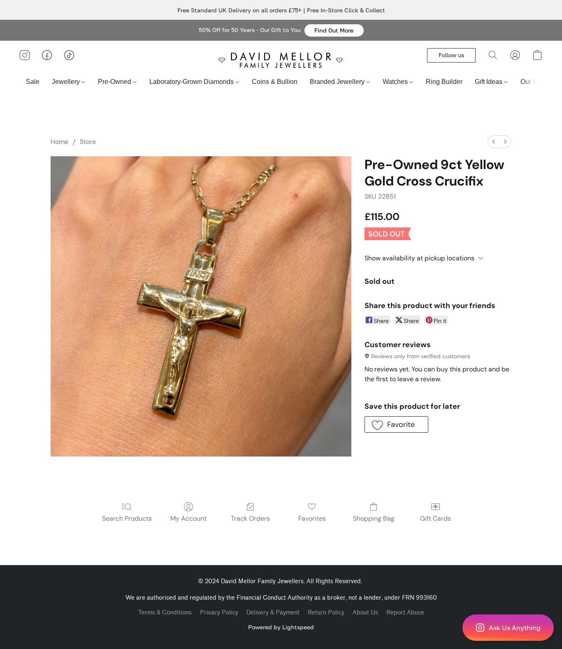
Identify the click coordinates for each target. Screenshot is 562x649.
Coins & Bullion (274, 81)
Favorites (312, 518)
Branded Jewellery (338, 81)
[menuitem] (493, 142)
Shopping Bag (374, 518)
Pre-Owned (115, 81)
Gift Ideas (489, 81)
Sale (32, 81)
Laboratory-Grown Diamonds (192, 81)
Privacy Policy (219, 612)
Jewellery (66, 81)
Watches (396, 81)
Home (59, 141)
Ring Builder (444, 81)
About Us (365, 612)
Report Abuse (405, 612)
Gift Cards (435, 518)
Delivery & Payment (273, 612)
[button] (334, 30)
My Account (188, 518)
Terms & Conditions (165, 612)
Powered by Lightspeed (281, 627)
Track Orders (250, 518)
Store (88, 141)
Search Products (127, 518)
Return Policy (326, 612)
